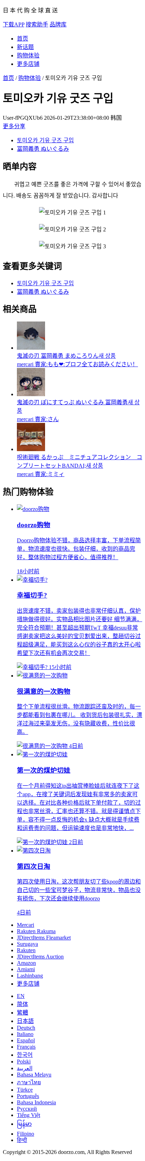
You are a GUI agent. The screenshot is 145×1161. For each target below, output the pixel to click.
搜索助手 (37, 24)
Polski (24, 1062)
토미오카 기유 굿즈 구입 (45, 140)
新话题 (25, 47)
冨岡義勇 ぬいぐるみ (43, 149)
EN (21, 996)
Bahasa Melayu (34, 1075)
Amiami (26, 969)
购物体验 (28, 55)
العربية (24, 1068)
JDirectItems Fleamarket (44, 938)
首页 (22, 39)
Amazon (26, 963)
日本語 (25, 1021)
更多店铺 (28, 64)
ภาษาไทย (29, 1082)
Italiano (25, 1034)
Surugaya (27, 944)
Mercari (25, 925)
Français (26, 1047)
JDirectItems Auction (40, 957)
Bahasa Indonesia (36, 1102)
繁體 (22, 1013)
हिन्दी (22, 1140)
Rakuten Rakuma (36, 931)
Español (26, 1040)
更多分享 (14, 126)
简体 (22, 1004)
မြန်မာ (24, 1124)
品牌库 (58, 24)
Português (28, 1096)
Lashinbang (30, 976)
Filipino (25, 1134)
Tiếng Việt (28, 1115)
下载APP (13, 24)
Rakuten (26, 950)
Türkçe (25, 1090)
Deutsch (26, 1028)
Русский (27, 1109)
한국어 (25, 1055)
